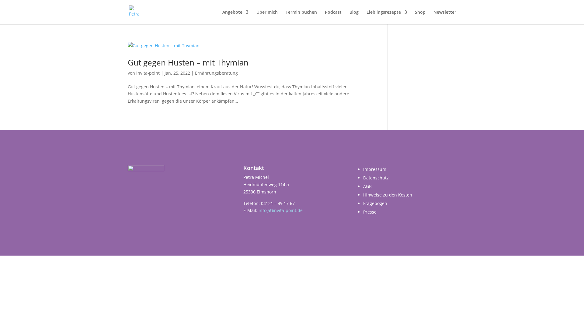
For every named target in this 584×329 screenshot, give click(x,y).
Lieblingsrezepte (384, 12)
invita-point (148, 73)
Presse (370, 212)
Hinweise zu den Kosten (387, 195)
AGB (367, 186)
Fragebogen (375, 203)
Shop (420, 12)
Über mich (267, 12)
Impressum (374, 169)
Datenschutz (376, 178)
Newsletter (444, 12)
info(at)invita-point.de (281, 210)
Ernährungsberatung (216, 73)
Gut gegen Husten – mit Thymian (188, 62)
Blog (354, 12)
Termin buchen (301, 12)
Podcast (333, 12)
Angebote (232, 12)
